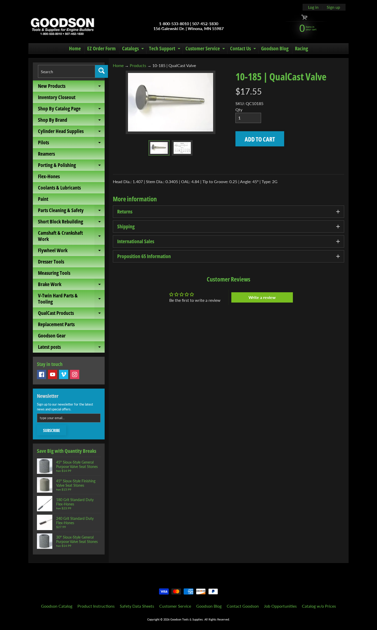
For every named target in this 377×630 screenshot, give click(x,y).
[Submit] (101, 71)
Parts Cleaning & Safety (71, 211)
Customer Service (205, 49)
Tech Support (165, 49)
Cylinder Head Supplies (71, 132)
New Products (71, 87)
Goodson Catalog (56, 606)
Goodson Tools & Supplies (186, 619)
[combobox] (66, 71)
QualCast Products (71, 314)
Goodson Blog (275, 48)
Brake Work (71, 285)
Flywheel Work (71, 251)
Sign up (333, 7)
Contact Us (243, 49)
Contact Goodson (243, 606)
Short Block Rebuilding (71, 222)
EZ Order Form (101, 48)
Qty (238, 109)
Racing (301, 48)
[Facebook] (41, 374)
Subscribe (51, 430)
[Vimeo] (63, 374)
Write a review (262, 297)
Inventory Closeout (56, 97)
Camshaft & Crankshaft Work (71, 236)
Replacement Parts (56, 324)
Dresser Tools (51, 261)
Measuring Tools (54, 272)
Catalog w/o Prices (319, 606)
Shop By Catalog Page (71, 109)
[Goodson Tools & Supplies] (62, 26)
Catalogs (133, 49)
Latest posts (71, 348)
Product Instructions (96, 606)
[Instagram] (74, 374)
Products (138, 65)
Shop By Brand (71, 121)
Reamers (46, 153)
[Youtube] (52, 374)
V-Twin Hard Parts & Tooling (71, 299)
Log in (313, 7)
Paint (43, 198)
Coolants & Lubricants (59, 187)
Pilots (71, 143)
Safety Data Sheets (137, 606)
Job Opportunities (280, 606)
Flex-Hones (49, 176)
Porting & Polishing (71, 166)
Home (75, 48)
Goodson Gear (52, 335)
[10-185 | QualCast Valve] (158, 148)
